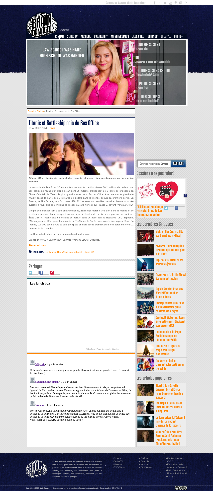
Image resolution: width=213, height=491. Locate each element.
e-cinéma (61, 53)
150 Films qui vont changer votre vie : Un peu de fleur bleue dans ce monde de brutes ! (150, 212)
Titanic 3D (88, 252)
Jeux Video (138, 36)
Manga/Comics (120, 36)
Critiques (61, 42)
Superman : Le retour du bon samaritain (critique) (169, 262)
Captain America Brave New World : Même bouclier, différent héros (169, 293)
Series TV (72, 36)
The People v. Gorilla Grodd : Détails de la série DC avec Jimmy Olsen (169, 407)
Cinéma (59, 36)
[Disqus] (81, 400)
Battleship (51, 252)
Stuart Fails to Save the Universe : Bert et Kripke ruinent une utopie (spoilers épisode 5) (169, 391)
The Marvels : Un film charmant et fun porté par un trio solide (170, 364)
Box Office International (69, 252)
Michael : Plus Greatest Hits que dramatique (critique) (169, 233)
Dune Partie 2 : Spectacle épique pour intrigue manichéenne (168, 350)
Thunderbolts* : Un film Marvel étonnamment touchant (171, 276)
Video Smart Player (94, 349)
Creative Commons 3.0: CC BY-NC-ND (107, 488)
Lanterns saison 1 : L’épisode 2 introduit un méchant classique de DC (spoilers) (170, 421)
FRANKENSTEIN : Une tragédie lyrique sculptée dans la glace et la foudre (170, 250)
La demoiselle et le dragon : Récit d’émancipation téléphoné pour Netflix (169, 336)
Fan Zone (179, 42)
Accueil (31, 111)
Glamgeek (167, 48)
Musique (86, 36)
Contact (170, 476)
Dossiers (61, 48)
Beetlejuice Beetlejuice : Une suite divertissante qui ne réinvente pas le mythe (170, 307)
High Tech (167, 53)
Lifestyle (166, 36)
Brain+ (178, 36)
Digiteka (115, 349)
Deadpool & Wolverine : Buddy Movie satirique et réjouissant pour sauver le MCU (170, 321)
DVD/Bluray (101, 36)
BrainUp (153, 36)
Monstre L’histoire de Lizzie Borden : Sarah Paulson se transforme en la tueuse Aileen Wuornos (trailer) (169, 438)
